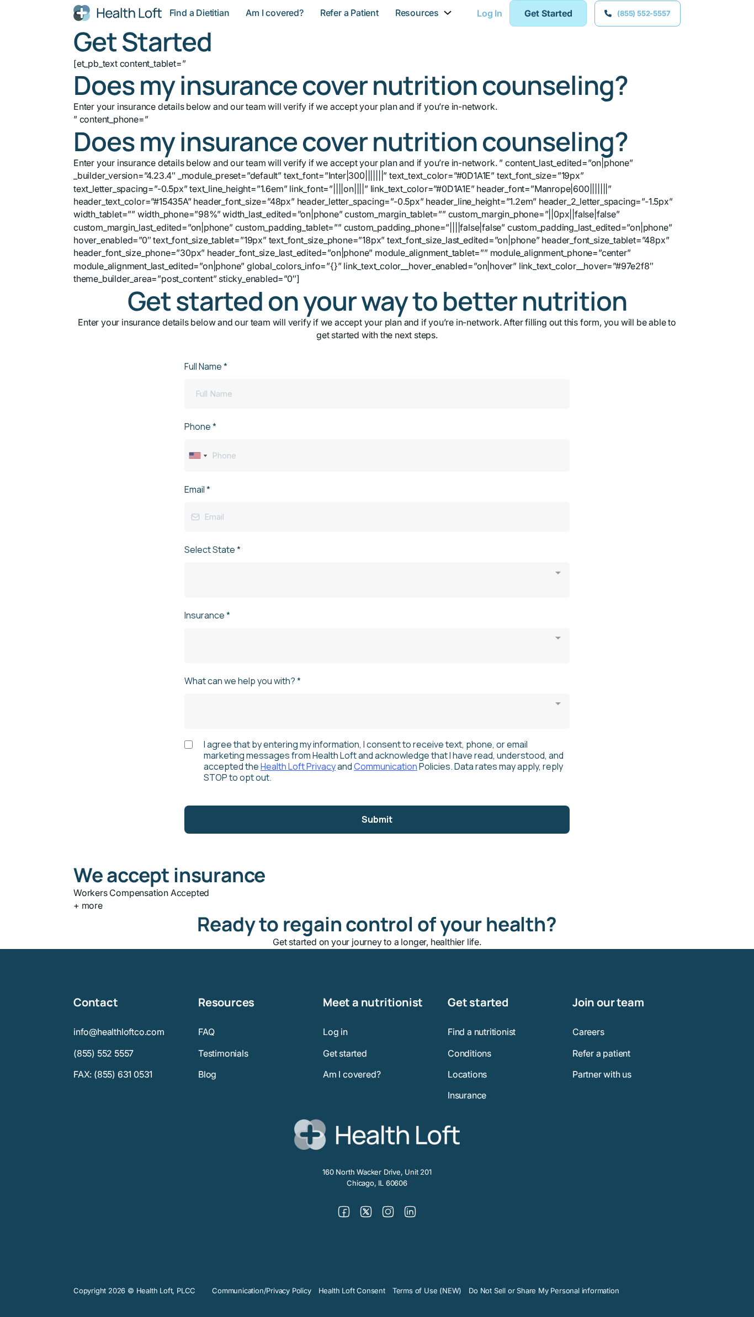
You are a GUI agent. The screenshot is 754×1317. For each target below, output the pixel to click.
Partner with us (601, 1074)
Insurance (467, 1095)
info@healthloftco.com (118, 1031)
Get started (345, 1053)
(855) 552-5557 (643, 13)
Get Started (548, 13)
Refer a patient (601, 1053)
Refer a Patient (349, 12)
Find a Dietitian (199, 12)
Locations (467, 1074)
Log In (489, 13)
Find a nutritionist (482, 1031)
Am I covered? (274, 12)
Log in (335, 1031)
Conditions (469, 1053)
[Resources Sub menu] (447, 12)
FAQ (206, 1031)
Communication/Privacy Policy (261, 1290)
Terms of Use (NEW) (426, 1290)
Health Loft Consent (351, 1290)
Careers (588, 1031)
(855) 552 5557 (103, 1053)
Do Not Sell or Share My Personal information (544, 1290)
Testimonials (223, 1053)
